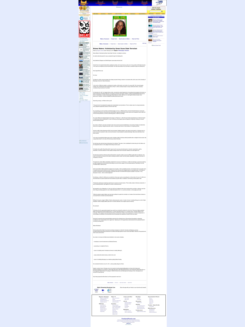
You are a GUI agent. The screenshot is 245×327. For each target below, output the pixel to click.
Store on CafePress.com (128, 312)
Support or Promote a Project (141, 311)
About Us (158, 13)
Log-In (158, 7)
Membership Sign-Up (128, 303)
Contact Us (151, 299)
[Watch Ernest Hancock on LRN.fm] (96, 289)
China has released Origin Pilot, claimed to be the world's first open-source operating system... (86, 66)
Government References (153, 312)
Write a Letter (82, 92)
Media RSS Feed (102, 307)
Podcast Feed (102, 311)
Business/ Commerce (160, 35)
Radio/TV (110, 13)
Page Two (138, 298)
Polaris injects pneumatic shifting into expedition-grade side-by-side (84, 89)
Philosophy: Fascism (123, 50)
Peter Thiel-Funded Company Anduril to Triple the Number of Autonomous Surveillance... (84, 62)
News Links (114, 310)
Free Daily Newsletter (83, 40)
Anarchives (103, 13)
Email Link (114, 39)
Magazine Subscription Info (104, 298)
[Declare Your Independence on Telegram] (84, 18)
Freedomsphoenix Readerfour (152, 34)
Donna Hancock (150, 28)
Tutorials (81, 97)
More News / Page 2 (83, 99)
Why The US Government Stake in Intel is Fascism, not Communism (155, 32)
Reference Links (114, 314)
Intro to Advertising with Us (141, 305)
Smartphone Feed (103, 310)
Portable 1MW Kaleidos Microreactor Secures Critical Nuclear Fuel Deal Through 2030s (84, 46)
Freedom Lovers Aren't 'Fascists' (157, 41)
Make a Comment (104, 39)
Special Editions (142, 13)
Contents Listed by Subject (116, 306)
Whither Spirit (155, 36)
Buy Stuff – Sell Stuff (128, 310)
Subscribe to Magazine (128, 302)
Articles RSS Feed (103, 305)
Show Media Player (83, 38)
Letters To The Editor (83, 95)
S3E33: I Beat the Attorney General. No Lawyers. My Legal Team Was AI (84, 85)
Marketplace (133, 13)
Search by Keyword (115, 305)
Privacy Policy (151, 301)
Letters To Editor (118, 13)
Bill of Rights (158, 39)
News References (151, 309)
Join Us (126, 13)
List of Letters (127, 298)
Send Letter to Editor (124, 39)
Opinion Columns (115, 312)
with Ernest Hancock (115, 301)
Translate (158, 9)
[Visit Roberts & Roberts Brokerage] (84, 8)
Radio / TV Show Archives (116, 307)
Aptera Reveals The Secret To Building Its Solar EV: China (86, 53)
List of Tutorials (151, 306)
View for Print (135, 39)
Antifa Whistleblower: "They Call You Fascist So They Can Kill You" (155, 27)
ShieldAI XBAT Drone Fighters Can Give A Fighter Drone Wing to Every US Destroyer (84, 70)
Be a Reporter (82, 94)
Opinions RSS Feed (103, 306)
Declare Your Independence (116, 300)
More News (96, 13)
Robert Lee (150, 23)
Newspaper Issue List (103, 301)
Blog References (151, 310)
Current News (153, 15)
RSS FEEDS (81, 41)
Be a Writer (126, 305)
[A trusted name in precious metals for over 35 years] (84, 15)
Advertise (81, 98)
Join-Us (154, 7)
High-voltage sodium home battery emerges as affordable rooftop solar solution (84, 57)
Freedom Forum (139, 302)
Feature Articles (114, 311)
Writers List (150, 303)
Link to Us (126, 307)
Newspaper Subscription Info (104, 300)
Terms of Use (151, 300)
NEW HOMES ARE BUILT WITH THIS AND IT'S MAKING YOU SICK (84, 82)
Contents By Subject (158, 15)
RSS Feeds (151, 13)
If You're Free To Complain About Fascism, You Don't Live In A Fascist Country (158, 21)
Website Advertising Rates (141, 308)
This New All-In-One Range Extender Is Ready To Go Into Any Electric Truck (84, 50)
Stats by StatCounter (128, 324)
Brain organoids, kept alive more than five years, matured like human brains (84, 74)
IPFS (144, 43)
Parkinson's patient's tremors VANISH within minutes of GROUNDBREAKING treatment (84, 78)
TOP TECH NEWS (84, 43)
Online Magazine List (103, 299)
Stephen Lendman (100, 50)
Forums (153, 9)
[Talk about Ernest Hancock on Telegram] (109, 290)
